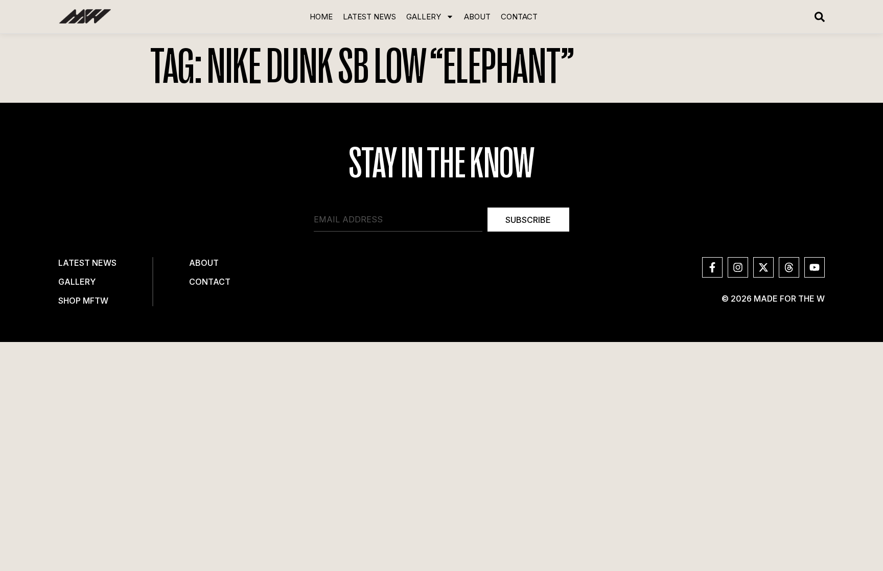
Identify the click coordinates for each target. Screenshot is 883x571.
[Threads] (789, 267)
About (477, 17)
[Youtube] (814, 267)
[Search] (820, 17)
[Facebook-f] (712, 267)
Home (321, 17)
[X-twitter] (763, 267)
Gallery (423, 17)
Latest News (369, 17)
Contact (519, 17)
